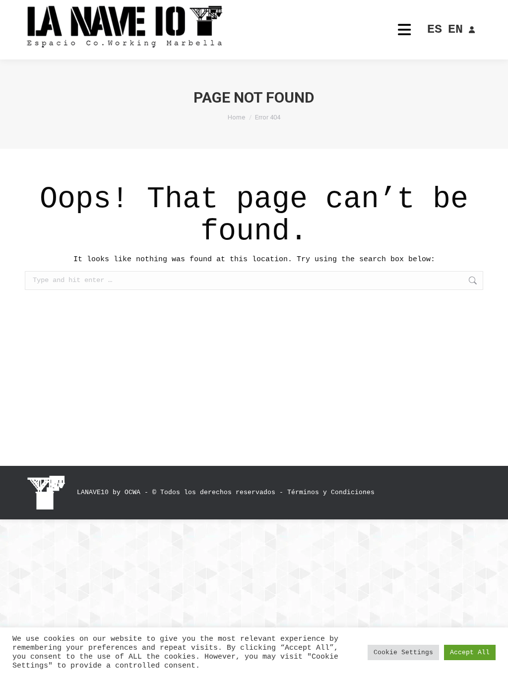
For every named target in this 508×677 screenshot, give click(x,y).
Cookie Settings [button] (403, 652)
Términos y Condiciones (331, 492)
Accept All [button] (470, 652)
